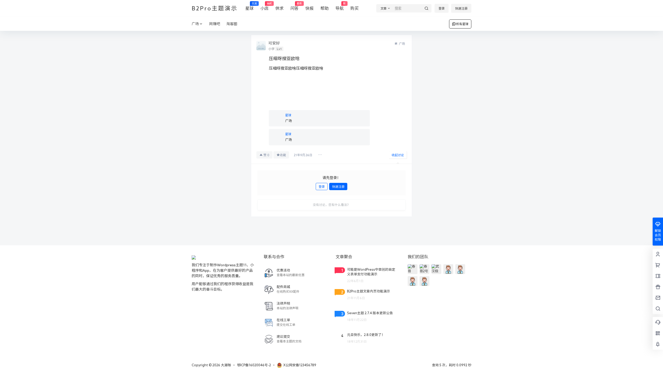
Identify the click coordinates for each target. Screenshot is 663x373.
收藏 (283, 154)
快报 (309, 8)
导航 (339, 6)
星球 (249, 6)
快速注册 (461, 8)
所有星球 (462, 23)
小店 (264, 6)
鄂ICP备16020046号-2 (254, 365)
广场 (195, 24)
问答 (294, 6)
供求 (279, 8)
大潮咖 (225, 365)
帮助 (324, 8)
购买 (354, 8)
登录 (441, 8)
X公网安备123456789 (299, 365)
